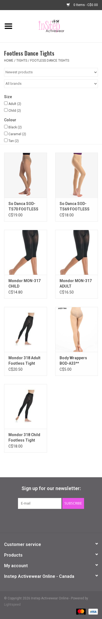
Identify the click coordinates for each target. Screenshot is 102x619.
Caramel (17, 134)
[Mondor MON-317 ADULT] (76, 252)
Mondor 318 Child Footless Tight (24, 437)
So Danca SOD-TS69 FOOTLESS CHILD (74, 206)
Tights (21, 60)
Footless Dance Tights (49, 60)
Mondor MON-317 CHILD (24, 283)
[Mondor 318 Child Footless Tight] (25, 406)
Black (15, 127)
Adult (14, 104)
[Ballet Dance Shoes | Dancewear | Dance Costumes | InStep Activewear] (59, 26)
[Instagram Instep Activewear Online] (65, 520)
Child (14, 111)
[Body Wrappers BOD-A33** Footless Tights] (76, 329)
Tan (13, 141)
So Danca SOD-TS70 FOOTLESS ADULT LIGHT (23, 206)
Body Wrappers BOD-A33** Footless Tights (74, 361)
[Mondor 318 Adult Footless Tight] (25, 329)
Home (8, 60)
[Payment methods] (80, 611)
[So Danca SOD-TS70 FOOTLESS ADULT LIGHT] (25, 175)
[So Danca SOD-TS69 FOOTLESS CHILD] (76, 175)
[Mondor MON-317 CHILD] (25, 252)
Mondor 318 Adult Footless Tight (24, 361)
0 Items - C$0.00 (85, 5)
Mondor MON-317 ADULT (76, 283)
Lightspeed (12, 604)
